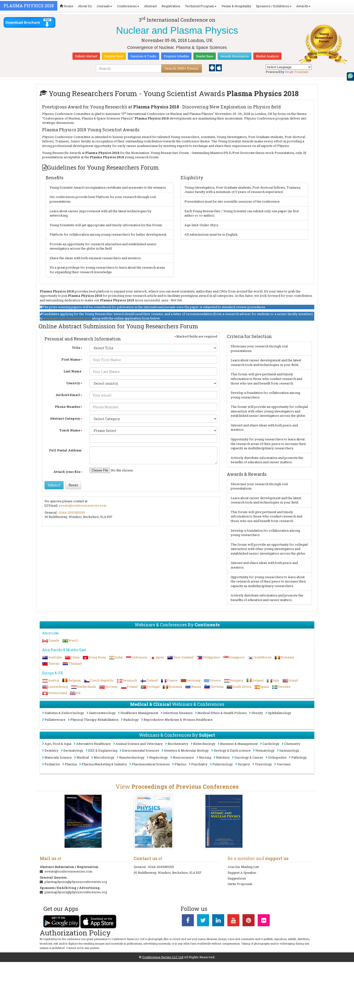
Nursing (205, 757)
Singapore (237, 657)
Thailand (75, 663)
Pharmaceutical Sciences (151, 764)
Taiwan (53, 663)
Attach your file (66, 472)
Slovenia (216, 686)
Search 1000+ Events (181, 68)
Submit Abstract (86, 56)
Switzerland (57, 693)
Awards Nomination (234, 56)
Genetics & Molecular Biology (186, 750)
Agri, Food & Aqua (58, 743)
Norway (111, 686)
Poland (132, 686)
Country (73, 383)
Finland (152, 680)
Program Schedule (176, 56)
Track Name (69, 430)
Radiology (131, 719)
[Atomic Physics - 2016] (224, 821)
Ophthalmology (279, 713)
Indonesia (139, 657)
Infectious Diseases (178, 713)
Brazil (73, 640)
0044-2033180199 (72, 512)
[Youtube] (233, 921)
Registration (171, 6)
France (172, 680)
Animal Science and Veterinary (139, 743)
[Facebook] (188, 921)
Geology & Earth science (232, 750)
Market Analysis (267, 56)
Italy (276, 680)
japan (160, 657)
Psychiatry (199, 764)
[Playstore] (212, 67)
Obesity (257, 713)
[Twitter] (203, 921)
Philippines (211, 657)
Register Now (114, 56)
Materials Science (58, 757)
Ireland (257, 680)
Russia (196, 686)
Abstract (150, 6)
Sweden (284, 686)
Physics (180, 764)
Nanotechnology (131, 757)
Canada (53, 640)
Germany (194, 680)
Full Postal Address (65, 450)
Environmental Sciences (140, 750)
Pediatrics (52, 764)
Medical (83, 757)
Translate (301, 72)
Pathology (299, 757)
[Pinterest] (249, 921)
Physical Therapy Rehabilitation (94, 719)
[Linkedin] (218, 921)
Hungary (236, 680)
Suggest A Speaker (242, 872)
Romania (287, 657)
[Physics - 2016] (153, 821)
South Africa (242, 686)
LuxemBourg (58, 686)
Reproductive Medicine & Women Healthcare (178, 719)
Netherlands (86, 686)
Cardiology (270, 743)
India (119, 657)
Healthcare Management (139, 713)
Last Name (72, 371)
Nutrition (222, 757)
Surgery (244, 764)
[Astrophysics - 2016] (83, 821)
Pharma (71, 764)
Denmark (130, 680)
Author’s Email (68, 395)
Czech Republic (102, 680)
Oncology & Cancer (248, 757)
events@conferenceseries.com (67, 318)
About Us (85, 6)
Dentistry (52, 750)
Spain (264, 686)
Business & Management (239, 743)
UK (78, 693)
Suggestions (237, 878)
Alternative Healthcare (93, 743)
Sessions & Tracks (144, 56)
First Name (70, 359)
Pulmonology (222, 764)
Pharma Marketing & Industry (104, 764)
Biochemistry (178, 743)
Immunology (289, 750)
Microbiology (104, 757)
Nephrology (158, 757)
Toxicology (263, 764)
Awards (302, 6)
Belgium (74, 680)
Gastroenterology (102, 713)
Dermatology (73, 750)
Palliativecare (55, 719)
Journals (103, 6)
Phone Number (67, 406)
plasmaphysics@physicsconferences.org (76, 882)
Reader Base (204, 56)
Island (293, 680)
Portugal (153, 686)
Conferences (127, 6)
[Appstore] (219, 67)
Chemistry (292, 743)
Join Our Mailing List (243, 867)
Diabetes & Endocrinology (64, 713)
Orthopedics (277, 757)
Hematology (265, 750)
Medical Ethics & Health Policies (222, 713)
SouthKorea (262, 657)
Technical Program (199, 6)
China (75, 657)
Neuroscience (183, 757)
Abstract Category (65, 418)
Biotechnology (204, 743)
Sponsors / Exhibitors (272, 6)
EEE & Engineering (102, 750)
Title (76, 347)
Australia (55, 657)
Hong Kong (97, 657)
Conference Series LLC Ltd (162, 957)
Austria (53, 680)
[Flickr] (264, 921)
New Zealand (183, 657)
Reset (73, 485)
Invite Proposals (240, 884)
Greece (215, 680)
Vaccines (284, 764)
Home (68, 6)
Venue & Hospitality (236, 6)
